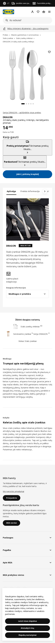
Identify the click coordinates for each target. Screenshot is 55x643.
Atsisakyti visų (27, 628)
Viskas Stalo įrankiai (27, 341)
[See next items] (45, 191)
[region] (27, 73)
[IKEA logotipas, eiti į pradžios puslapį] (8, 12)
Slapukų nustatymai (27, 635)
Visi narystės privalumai (13, 491)
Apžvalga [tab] (11, 191)
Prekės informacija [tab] (30, 191)
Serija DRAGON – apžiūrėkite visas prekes (22, 112)
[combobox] (26, 20)
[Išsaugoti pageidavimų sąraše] (49, 52)
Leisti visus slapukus (27, 621)
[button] (12, 277)
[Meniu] (49, 12)
